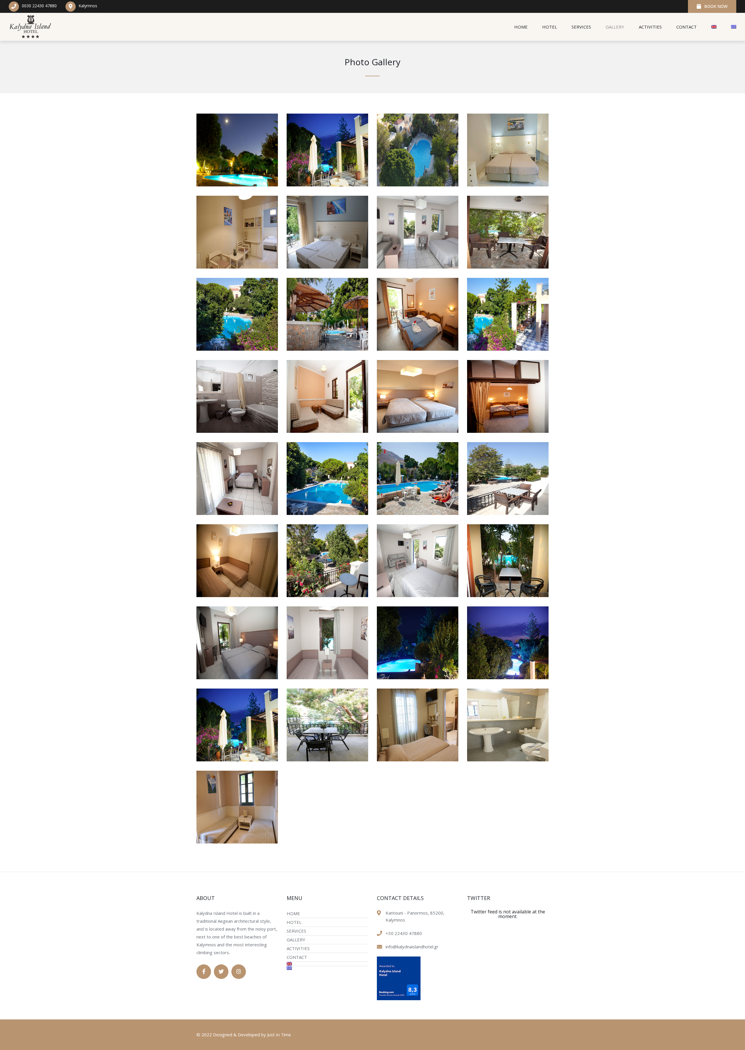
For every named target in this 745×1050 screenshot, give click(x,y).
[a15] (327, 431)
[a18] (417, 349)
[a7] (508, 513)
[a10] (237, 513)
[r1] (327, 267)
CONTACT (686, 27)
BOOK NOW (716, 6)
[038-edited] (327, 759)
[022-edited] (508, 759)
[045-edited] (508, 677)
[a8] (417, 513)
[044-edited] (237, 759)
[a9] (327, 513)
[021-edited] (237, 842)
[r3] (508, 184)
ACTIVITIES (650, 27)
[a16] (237, 431)
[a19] (327, 349)
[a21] (508, 267)
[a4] (417, 595)
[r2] (237, 267)
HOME (521, 27)
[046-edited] (417, 677)
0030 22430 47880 (39, 5)
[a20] (237, 349)
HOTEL (549, 27)
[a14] (417, 431)
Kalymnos (88, 5)
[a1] (327, 677)
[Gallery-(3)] (417, 184)
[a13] (508, 431)
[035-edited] (417, 759)
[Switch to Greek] (730, 27)
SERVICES (581, 27)
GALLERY (615, 27)
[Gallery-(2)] (327, 184)
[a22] (417, 267)
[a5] (327, 595)
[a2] (237, 677)
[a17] (508, 349)
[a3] (508, 595)
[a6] (237, 595)
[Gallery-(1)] (237, 184)
